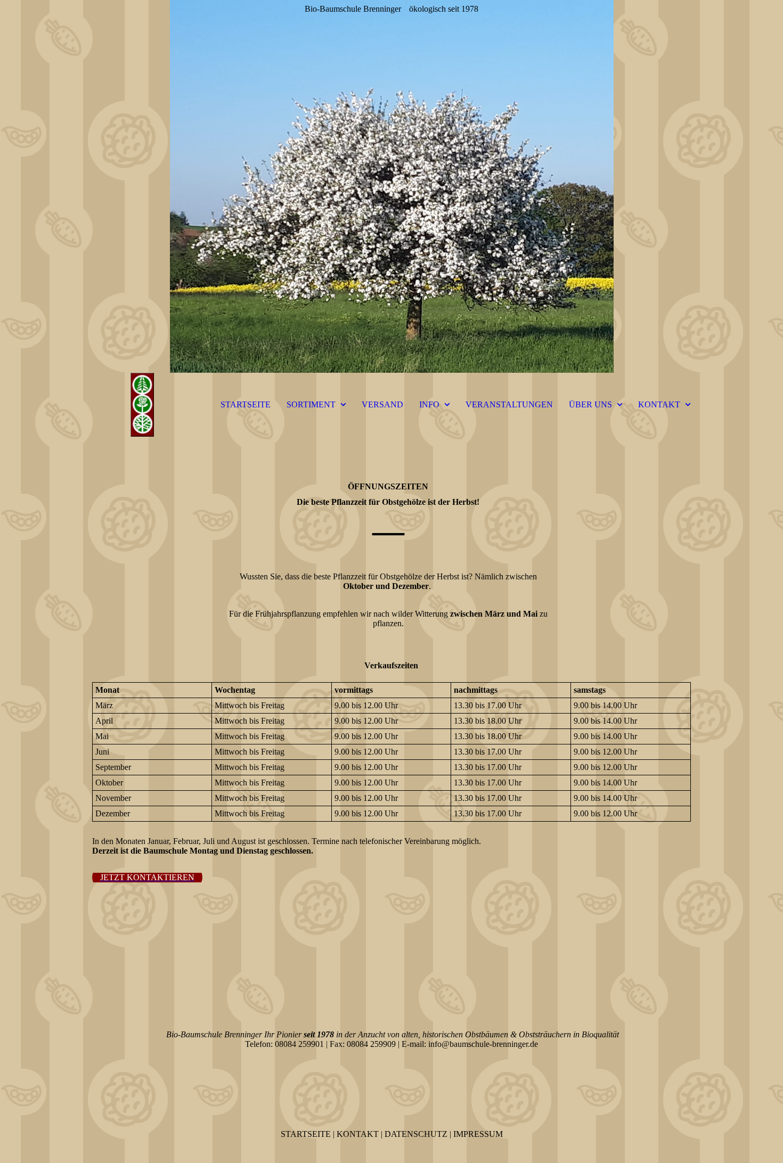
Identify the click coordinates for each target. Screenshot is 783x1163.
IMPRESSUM (478, 1134)
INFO (429, 404)
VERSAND (382, 404)
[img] (391, 186)
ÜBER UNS (590, 404)
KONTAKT (659, 404)
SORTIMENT (311, 404)
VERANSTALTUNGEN (509, 404)
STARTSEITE (246, 404)
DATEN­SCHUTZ (416, 1134)
